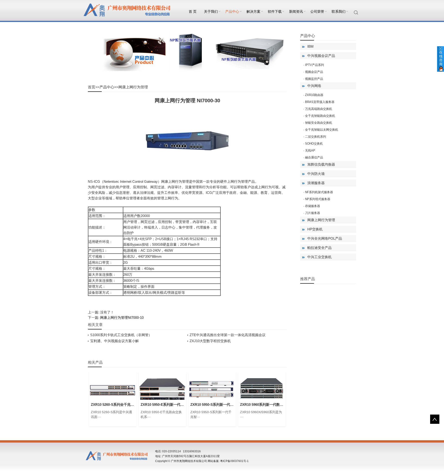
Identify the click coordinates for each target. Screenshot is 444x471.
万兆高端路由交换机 (318, 109)
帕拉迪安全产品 (319, 248)
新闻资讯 (296, 11)
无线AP (310, 150)
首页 (91, 87)
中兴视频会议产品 (321, 56)
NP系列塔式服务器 (317, 199)
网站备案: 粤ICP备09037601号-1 (228, 461)
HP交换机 (315, 229)
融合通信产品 (314, 157)
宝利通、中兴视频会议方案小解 (114, 341)
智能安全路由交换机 (318, 122)
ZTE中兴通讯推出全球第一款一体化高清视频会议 (227, 335)
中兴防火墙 (316, 174)
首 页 (193, 11)
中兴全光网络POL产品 (324, 238)
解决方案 (253, 11)
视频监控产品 (314, 79)
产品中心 (232, 11)
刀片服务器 (312, 213)
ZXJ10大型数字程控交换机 (210, 341)
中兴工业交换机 (319, 257)
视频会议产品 (314, 72)
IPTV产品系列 (314, 65)
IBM (310, 46)
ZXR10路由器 (314, 95)
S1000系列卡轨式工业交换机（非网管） (121, 335)
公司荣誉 (317, 11)
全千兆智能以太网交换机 (321, 129)
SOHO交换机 (314, 143)
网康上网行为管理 (133, 87)
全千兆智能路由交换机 (320, 116)
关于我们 (211, 11)
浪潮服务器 (316, 183)
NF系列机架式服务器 (319, 192)
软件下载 (275, 11)
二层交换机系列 (315, 136)
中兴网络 (314, 86)
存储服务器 (312, 206)
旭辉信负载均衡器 (321, 164)
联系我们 (338, 11)
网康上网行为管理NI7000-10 (122, 317)
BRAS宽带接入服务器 (319, 102)
